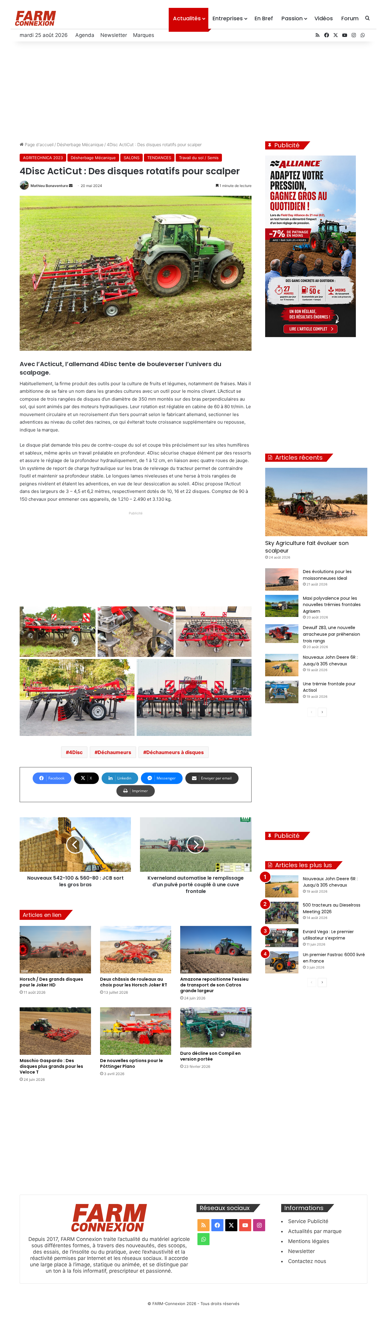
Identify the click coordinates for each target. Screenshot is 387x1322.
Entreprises (228, 18)
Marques (143, 35)
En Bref (264, 18)
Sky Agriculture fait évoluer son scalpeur (307, 546)
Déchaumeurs (114, 752)
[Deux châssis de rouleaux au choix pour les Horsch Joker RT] (135, 949)
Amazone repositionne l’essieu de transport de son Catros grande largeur (214, 985)
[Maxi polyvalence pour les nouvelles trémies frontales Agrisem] (281, 606)
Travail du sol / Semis (199, 157)
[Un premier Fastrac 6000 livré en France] (281, 962)
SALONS (131, 157)
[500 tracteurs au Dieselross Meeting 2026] (281, 913)
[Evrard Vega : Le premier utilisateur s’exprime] (281, 937)
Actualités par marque (315, 1231)
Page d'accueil (39, 144)
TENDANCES (159, 157)
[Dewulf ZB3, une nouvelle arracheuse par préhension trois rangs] (281, 633)
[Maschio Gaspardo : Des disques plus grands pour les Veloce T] (55, 1031)
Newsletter (113, 35)
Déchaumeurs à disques (175, 752)
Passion (292, 18)
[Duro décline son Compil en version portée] (216, 1027)
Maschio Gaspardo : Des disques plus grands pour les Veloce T (51, 1066)
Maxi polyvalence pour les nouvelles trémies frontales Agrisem (332, 604)
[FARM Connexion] (35, 18)
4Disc (76, 752)
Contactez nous (307, 1261)
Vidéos (323, 18)
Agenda (84, 35)
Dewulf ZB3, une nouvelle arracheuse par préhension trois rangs (331, 634)
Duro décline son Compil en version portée (210, 1056)
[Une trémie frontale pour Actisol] (281, 692)
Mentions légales (308, 1241)
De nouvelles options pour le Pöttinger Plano (131, 1063)
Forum (350, 18)
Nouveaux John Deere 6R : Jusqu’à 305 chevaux (330, 882)
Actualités (187, 18)
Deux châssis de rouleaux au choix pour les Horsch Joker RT (133, 982)
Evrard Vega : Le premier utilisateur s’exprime (328, 935)
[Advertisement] (193, 90)
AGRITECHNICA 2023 (43, 157)
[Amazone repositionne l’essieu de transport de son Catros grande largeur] (216, 949)
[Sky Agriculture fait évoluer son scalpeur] (316, 502)
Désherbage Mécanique (80, 144)
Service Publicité (308, 1221)
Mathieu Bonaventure (49, 185)
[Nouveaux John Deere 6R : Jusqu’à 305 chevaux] (281, 665)
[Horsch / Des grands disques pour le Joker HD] (55, 949)
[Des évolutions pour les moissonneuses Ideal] (281, 579)
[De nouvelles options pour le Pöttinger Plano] (135, 1031)
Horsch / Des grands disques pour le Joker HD (51, 982)
